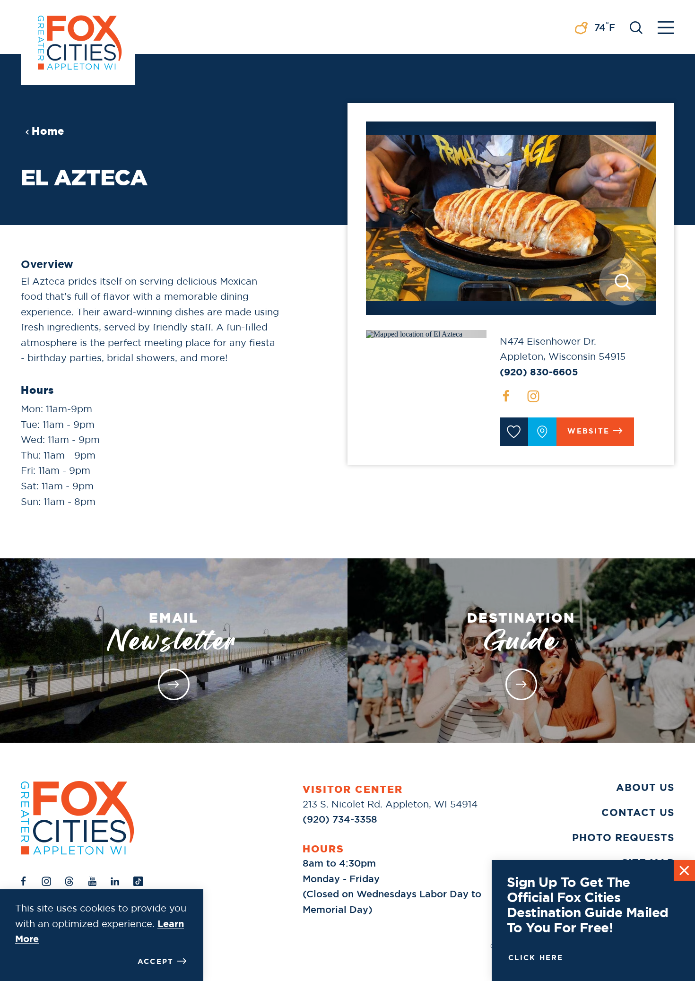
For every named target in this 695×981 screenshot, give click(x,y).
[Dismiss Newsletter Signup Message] (684, 870)
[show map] (542, 431)
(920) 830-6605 (539, 372)
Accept (156, 961)
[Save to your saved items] (514, 431)
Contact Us (637, 812)
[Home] (77, 817)
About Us (645, 787)
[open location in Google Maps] (414, 334)
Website (588, 431)
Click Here (536, 958)
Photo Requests (623, 837)
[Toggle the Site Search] (636, 27)
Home (48, 131)
